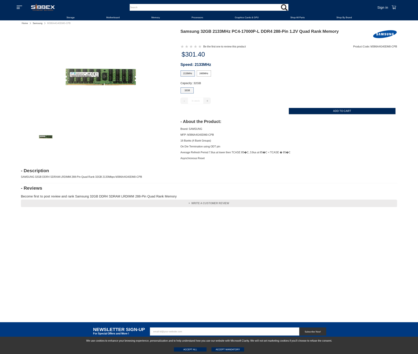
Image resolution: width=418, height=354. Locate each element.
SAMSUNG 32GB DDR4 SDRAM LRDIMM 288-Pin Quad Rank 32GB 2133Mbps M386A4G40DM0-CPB (81, 176)
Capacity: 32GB (190, 83)
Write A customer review (210, 203)
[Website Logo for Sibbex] (43, 7)
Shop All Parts (297, 17)
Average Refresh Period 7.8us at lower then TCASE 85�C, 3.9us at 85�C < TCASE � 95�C (235, 152)
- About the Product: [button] (200, 121)
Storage (70, 17)
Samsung (37, 23)
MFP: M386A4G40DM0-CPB (197, 134)
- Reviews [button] (31, 188)
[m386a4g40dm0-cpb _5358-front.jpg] (101, 77)
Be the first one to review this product (224, 46)
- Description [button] (35, 170)
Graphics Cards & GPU (247, 17)
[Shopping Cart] (394, 7)
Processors (197, 17)
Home (25, 23)
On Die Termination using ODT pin (200, 146)
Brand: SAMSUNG (191, 129)
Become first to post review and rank (99, 196)
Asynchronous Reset (192, 158)
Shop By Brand (344, 17)
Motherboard (113, 17)
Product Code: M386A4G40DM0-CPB (375, 46)
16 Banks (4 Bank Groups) (195, 140)
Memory (155, 17)
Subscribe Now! (313, 331)
